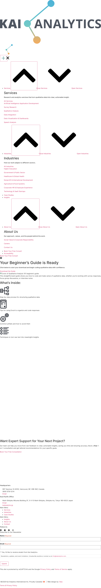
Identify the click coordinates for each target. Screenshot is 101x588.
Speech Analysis (10, 122)
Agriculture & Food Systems (14, 184)
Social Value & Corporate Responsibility (19, 240)
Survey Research (10, 107)
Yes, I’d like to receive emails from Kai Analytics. (20, 552)
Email (5, 544)
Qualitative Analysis (11, 111)
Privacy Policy (45, 569)
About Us (7, 522)
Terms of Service (61, 569)
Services (7, 510)
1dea (60, 582)
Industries (7, 512)
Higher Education (10, 169)
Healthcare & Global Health (14, 176)
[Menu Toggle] (3, 58)
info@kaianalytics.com (59, 556)
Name (5, 535)
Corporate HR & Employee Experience (18, 188)
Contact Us (8, 247)
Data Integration (10, 115)
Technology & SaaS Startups (14, 191)
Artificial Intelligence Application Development (21, 103)
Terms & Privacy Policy (8, 585)
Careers (7, 244)
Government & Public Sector (14, 172)
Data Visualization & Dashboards (16, 118)
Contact (7, 524)
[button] (50, 507)
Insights (7, 519)
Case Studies (9, 515)
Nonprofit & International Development (18, 180)
